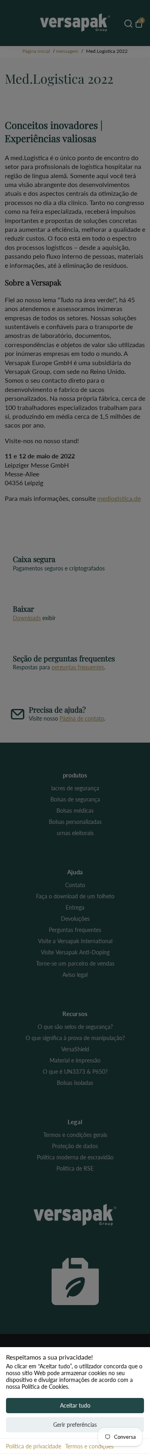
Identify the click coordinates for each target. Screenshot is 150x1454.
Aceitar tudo (75, 1405)
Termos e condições (89, 1446)
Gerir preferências (75, 1424)
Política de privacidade (33, 1446)
